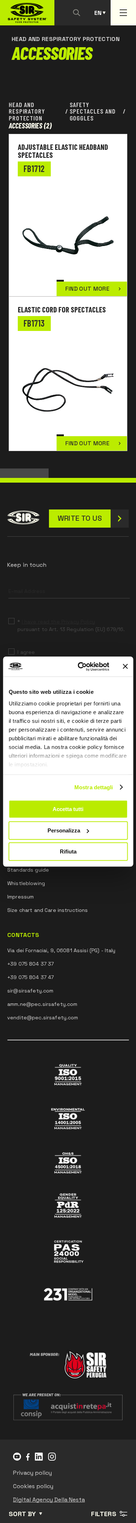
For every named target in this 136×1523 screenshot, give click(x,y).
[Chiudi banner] (125, 666)
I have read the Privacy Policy (58, 621)
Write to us (80, 518)
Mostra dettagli (93, 787)
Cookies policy (33, 1486)
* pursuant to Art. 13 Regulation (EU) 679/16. (71, 625)
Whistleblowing (26, 883)
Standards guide (28, 870)
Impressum (20, 896)
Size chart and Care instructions (47, 910)
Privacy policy (32, 1473)
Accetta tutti (68, 809)
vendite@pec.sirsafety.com (42, 1017)
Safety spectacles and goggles (93, 111)
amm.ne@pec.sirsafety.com (42, 1004)
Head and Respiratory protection (27, 111)
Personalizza (64, 830)
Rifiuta (68, 851)
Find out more (87, 288)
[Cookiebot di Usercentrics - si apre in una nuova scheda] (81, 666)
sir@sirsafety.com (30, 990)
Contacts (23, 935)
